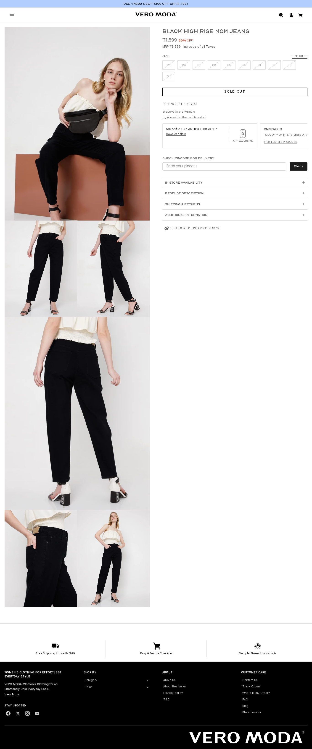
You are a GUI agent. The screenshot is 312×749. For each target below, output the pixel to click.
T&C (166, 699)
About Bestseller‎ (174, 686)
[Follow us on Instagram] (27, 713)
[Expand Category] (147, 680)
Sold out (235, 92)
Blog (245, 706)
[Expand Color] (147, 687)
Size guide (299, 56)
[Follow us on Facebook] (8, 713)
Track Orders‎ (251, 686)
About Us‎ (169, 680)
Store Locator (251, 712)
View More (12, 694)
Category (91, 680)
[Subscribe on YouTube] (37, 713)
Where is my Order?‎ (256, 693)
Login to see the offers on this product (184, 117)
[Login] (291, 15)
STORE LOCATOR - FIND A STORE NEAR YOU (195, 228)
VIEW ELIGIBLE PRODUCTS (280, 142)
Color (88, 687)
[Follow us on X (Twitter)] (18, 713)
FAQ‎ (245, 699)
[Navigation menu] (12, 15)
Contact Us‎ (250, 680)
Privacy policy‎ (173, 693)
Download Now (176, 134)
